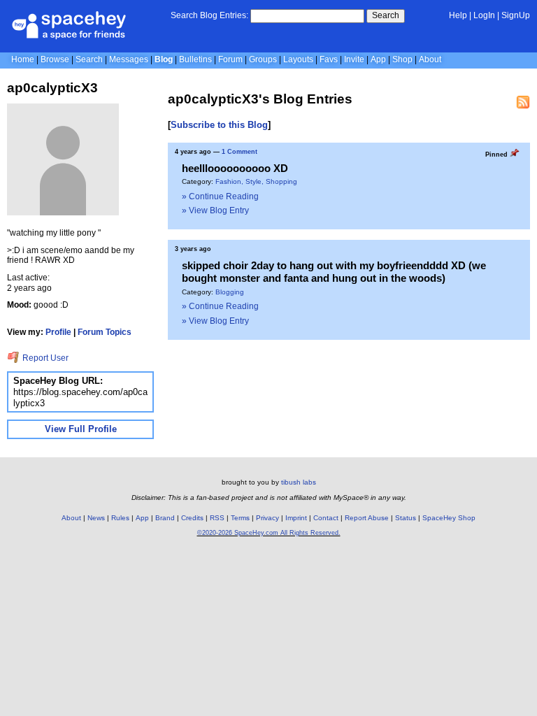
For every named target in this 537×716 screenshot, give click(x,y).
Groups (263, 59)
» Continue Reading (220, 196)
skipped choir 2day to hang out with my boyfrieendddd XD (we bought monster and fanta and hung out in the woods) (334, 271)
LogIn (484, 15)
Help (458, 15)
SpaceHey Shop (448, 518)
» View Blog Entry (215, 210)
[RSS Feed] (523, 102)
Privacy (267, 518)
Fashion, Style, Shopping (256, 181)
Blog (164, 59)
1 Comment (239, 151)
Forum (230, 59)
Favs (329, 59)
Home (22, 59)
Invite (354, 59)
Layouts (298, 59)
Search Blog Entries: (209, 15)
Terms (240, 518)
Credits (192, 518)
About (430, 59)
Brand (165, 518)
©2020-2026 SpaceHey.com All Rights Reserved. (269, 532)
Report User (44, 358)
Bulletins (195, 59)
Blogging (229, 292)
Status (405, 518)
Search (385, 15)
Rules (120, 518)
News (96, 518)
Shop (402, 59)
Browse (55, 59)
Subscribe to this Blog (219, 125)
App (378, 59)
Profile (58, 332)
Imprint (296, 518)
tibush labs (298, 482)
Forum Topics (104, 332)
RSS (217, 518)
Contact (325, 518)
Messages (128, 59)
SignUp (515, 15)
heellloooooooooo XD (235, 168)
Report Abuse (367, 518)
